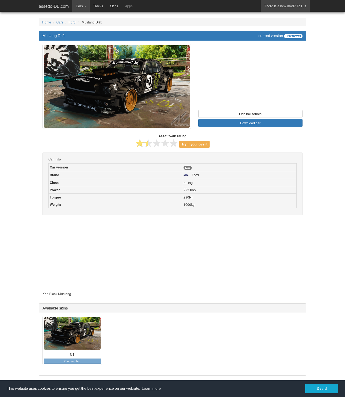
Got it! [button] (322, 388)
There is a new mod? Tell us (285, 6)
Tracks (98, 6)
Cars (59, 22)
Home (46, 22)
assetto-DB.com (54, 6)
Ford (72, 22)
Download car (250, 123)
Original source (250, 113)
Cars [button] (80, 6)
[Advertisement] (250, 77)
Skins (114, 6)
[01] (72, 333)
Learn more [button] (151, 388)
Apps (129, 6)
